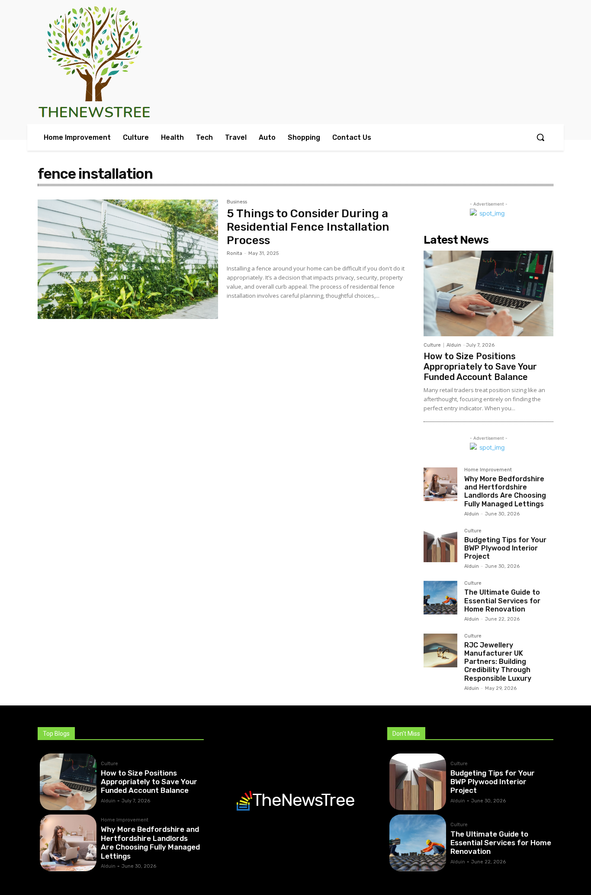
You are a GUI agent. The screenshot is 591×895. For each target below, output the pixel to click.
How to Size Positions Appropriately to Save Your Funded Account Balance (480, 366)
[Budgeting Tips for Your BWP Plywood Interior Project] (440, 545)
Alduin (453, 345)
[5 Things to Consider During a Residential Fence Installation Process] (128, 259)
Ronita (234, 253)
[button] (540, 137)
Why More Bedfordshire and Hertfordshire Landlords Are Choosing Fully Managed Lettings (505, 491)
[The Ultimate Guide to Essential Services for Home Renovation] (440, 598)
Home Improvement (488, 470)
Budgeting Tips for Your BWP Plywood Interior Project (505, 548)
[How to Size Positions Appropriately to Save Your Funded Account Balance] (488, 293)
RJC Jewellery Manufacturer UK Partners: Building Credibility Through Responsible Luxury (497, 662)
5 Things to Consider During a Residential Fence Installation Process (308, 227)
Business (237, 202)
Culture (432, 345)
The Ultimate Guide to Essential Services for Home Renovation (502, 600)
